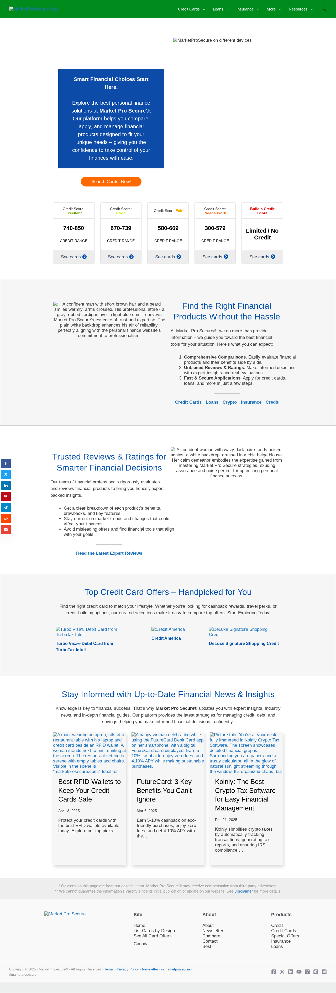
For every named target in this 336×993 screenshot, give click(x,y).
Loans (277, 946)
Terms (109, 969)
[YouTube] (299, 971)
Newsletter (212, 930)
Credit (277, 925)
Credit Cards (283, 930)
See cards (71, 256)
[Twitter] (282, 971)
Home (139, 925)
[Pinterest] (315, 971)
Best (206, 946)
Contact (210, 941)
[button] (202, 9)
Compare (211, 935)
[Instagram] (307, 971)
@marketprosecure (175, 969)
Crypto (230, 402)
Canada (141, 943)
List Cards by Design (154, 930)
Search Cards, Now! (111, 181)
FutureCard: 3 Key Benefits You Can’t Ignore (164, 790)
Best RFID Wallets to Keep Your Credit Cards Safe (89, 790)
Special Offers (285, 935)
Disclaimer (243, 891)
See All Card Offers (153, 935)
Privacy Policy (128, 969)
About (208, 925)
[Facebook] (273, 971)
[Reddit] (324, 971)
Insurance (281, 941)
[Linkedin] (290, 971)
